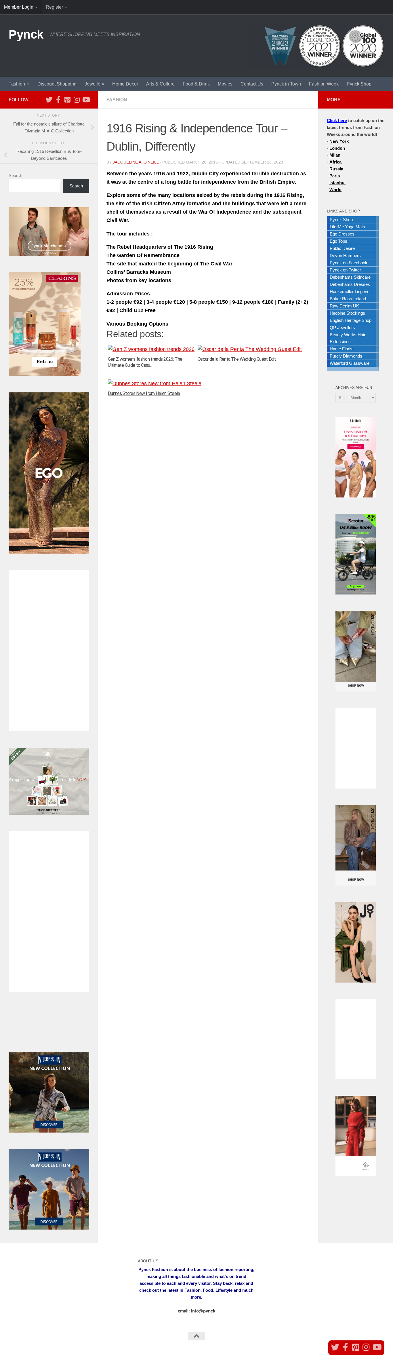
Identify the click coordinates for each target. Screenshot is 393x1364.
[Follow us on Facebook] (58, 99)
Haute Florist (342, 348)
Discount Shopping (57, 83)
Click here (337, 120)
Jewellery (94, 83)
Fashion (16, 83)
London (337, 148)
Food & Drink (196, 83)
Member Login (18, 7)
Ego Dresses (342, 233)
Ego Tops (338, 241)
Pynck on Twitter (345, 269)
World (335, 189)
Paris (334, 175)
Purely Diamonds (346, 356)
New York (339, 141)
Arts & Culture (160, 83)
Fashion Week (324, 83)
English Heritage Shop (350, 320)
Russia (336, 168)
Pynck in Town (286, 83)
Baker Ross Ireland (348, 298)
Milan (334, 155)
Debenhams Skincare (350, 277)
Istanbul (337, 182)
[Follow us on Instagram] (76, 99)
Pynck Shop (359, 83)
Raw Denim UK (344, 305)
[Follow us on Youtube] (85, 99)
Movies (225, 83)
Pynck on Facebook (348, 262)
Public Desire (342, 248)
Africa (335, 161)
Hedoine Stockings (347, 313)
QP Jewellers (342, 327)
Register (54, 7)
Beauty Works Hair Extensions (347, 338)
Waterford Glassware (349, 363)
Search (15, 175)
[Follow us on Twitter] (48, 99)
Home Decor (125, 83)
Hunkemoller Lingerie (349, 291)
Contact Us (252, 83)
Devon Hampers (345, 255)
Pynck (26, 34)
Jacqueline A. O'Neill (136, 162)
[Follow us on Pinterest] (67, 99)
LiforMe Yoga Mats (347, 226)
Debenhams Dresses (350, 284)
